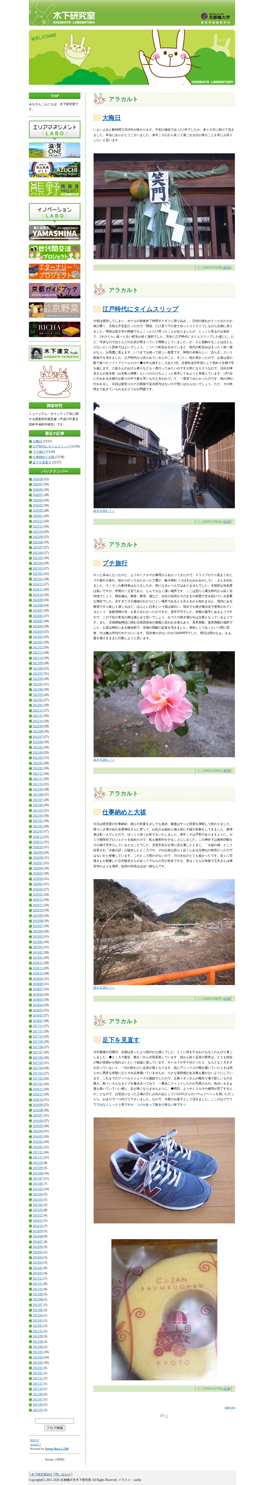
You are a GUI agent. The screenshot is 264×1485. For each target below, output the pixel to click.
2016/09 (38, 1105)
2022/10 (38, 721)
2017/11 (38, 1031)
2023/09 (38, 663)
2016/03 (38, 1136)
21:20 (226, 998)
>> (166, 1415)
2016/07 (38, 1115)
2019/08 (38, 921)
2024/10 (38, 595)
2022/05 (38, 747)
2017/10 (38, 1036)
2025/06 (38, 553)
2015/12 (38, 1152)
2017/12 (38, 1026)
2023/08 (38, 668)
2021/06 (38, 805)
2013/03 (38, 1320)
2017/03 (38, 1073)
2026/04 (38, 500)
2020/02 (38, 889)
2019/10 (38, 910)
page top (230, 1407)
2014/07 (38, 1242)
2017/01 (38, 1084)
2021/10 (38, 784)
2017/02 (38, 1078)
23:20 (226, 521)
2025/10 (38, 531)
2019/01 (38, 958)
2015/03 (38, 1200)
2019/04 (38, 942)
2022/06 (38, 742)
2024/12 (38, 584)
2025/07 (38, 547)
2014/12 (38, 1215)
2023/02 (38, 700)
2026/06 (38, 489)
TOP (55, 96)
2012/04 (38, 1357)
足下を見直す (42, 462)
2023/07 (38, 673)
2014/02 (38, 1268)
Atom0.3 (35, 1444)
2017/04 (38, 1068)
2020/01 (38, 894)
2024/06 (38, 616)
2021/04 (38, 815)
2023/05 (38, 684)
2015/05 (38, 1189)
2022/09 (38, 726)
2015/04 (38, 1194)
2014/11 (38, 1220)
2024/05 (38, 621)
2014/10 (38, 1226)
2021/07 (38, 800)
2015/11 (38, 1157)
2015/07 (38, 1178)
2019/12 (38, 900)
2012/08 (38, 1342)
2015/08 (38, 1173)
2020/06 (38, 868)
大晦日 (37, 441)
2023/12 (38, 647)
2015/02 (38, 1205)
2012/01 (38, 1373)
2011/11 (38, 1384)
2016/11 (38, 1094)
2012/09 (38, 1336)
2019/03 (38, 947)
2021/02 (38, 826)
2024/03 (38, 631)
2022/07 (38, 737)
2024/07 (38, 610)
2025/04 (38, 563)
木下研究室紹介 (42, 1474)
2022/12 (38, 710)
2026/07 (38, 484)
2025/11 (38, 526)
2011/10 (38, 1389)
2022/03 (38, 758)
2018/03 (38, 1010)
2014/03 (38, 1262)
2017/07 (38, 1052)
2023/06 (38, 679)
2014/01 (38, 1273)
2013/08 (38, 1299)
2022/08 (38, 731)
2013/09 (38, 1294)
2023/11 (38, 652)
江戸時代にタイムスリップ (51, 446)
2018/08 (38, 984)
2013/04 (38, 1315)
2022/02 (38, 763)
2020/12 (38, 837)
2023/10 (38, 658)
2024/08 (38, 605)
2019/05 (38, 936)
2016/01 (38, 1147)
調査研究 (54, 406)
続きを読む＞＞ (104, 511)
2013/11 (38, 1284)
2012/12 (38, 1331)
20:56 (226, 267)
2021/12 (38, 773)
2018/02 (38, 1015)
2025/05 (38, 558)
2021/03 (38, 821)
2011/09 (38, 1394)
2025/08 (38, 542)
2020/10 (38, 847)
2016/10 (38, 1100)
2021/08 (38, 794)
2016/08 (38, 1110)
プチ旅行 (39, 452)
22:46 (226, 1388)
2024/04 (38, 626)
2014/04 (38, 1257)
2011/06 (38, 1404)
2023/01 (38, 705)
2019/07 (38, 926)
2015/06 (38, 1184)
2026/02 (38, 510)
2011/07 (38, 1399)
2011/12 (38, 1378)
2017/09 (38, 1042)
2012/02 (38, 1368)
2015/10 (38, 1163)
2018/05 (38, 1000)
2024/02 (38, 637)
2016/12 (38, 1089)
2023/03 (38, 695)
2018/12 (38, 963)
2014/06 (38, 1247)
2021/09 (38, 789)
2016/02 (38, 1142)
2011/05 (38, 1410)
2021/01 (38, 831)
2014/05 (38, 1252)
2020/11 (38, 842)
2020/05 (38, 873)
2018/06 (38, 994)
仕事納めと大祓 (43, 457)
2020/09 (38, 852)
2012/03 (38, 1362)
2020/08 (38, 858)
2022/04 (38, 752)
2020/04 (38, 879)
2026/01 (38, 516)
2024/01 (38, 642)
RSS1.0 (34, 1440)
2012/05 (38, 1352)
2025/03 (38, 568)
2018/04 (38, 1005)
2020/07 (38, 863)
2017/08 (38, 1047)
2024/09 (38, 600)
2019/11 (38, 905)
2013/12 (38, 1278)
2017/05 (38, 1063)
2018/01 (38, 1021)
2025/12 (38, 521)
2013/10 (38, 1289)
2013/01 (38, 1326)
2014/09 (38, 1231)
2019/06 (38, 931)
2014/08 (38, 1236)
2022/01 (38, 768)
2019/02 (38, 952)
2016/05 (38, 1126)
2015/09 (38, 1168)
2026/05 (38, 495)
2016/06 (38, 1121)
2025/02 (38, 573)
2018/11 (38, 968)
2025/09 (38, 537)
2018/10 (38, 973)
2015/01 (38, 1210)
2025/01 (38, 579)
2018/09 (38, 979)
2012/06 (38, 1347)
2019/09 (38, 915)
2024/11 (38, 589)
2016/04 (38, 1131)
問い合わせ (63, 1474)
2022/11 (38, 716)
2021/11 (38, 779)
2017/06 (38, 1057)
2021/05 (38, 810)
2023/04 (38, 689)
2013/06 (38, 1310)
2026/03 (38, 505)
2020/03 (38, 884)
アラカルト (123, 99)
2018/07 (38, 989)
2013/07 (38, 1305)
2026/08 (38, 479)
